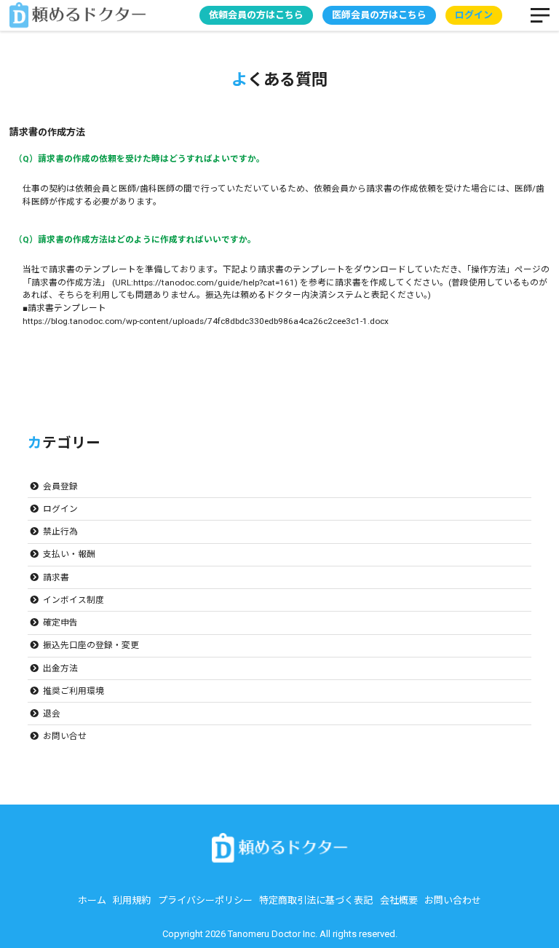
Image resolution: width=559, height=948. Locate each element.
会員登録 (60, 486)
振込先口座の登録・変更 (91, 645)
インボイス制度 (73, 600)
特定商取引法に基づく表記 (316, 900)
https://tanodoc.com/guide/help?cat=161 (214, 282)
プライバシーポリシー (205, 900)
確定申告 (60, 622)
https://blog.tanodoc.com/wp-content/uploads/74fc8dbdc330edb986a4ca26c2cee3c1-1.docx (206, 321)
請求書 (56, 577)
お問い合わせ (452, 900)
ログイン (60, 509)
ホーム (92, 900)
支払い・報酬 (69, 554)
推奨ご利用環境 (73, 691)
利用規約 (132, 900)
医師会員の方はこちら (379, 14)
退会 (51, 713)
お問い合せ (65, 736)
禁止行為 (60, 531)
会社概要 (399, 900)
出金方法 (60, 668)
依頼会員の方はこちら (256, 14)
